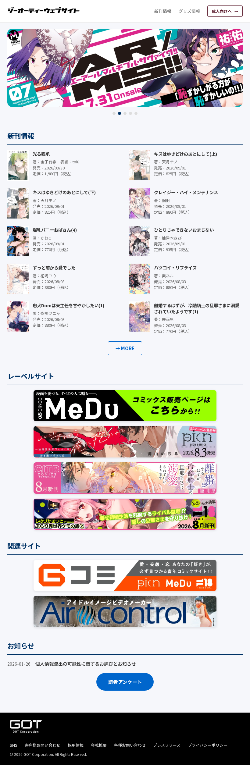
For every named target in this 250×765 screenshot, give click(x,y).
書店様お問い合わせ (42, 745)
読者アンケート (125, 681)
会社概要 (99, 745)
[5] (136, 113)
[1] (114, 113)
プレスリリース (166, 745)
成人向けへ (222, 11)
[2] (119, 113)
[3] (125, 113)
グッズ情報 (189, 11)
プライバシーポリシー (207, 745)
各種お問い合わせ (130, 745)
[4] (130, 113)
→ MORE (125, 348)
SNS (13, 745)
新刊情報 (162, 11)
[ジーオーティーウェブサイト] (43, 10)
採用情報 (76, 745)
